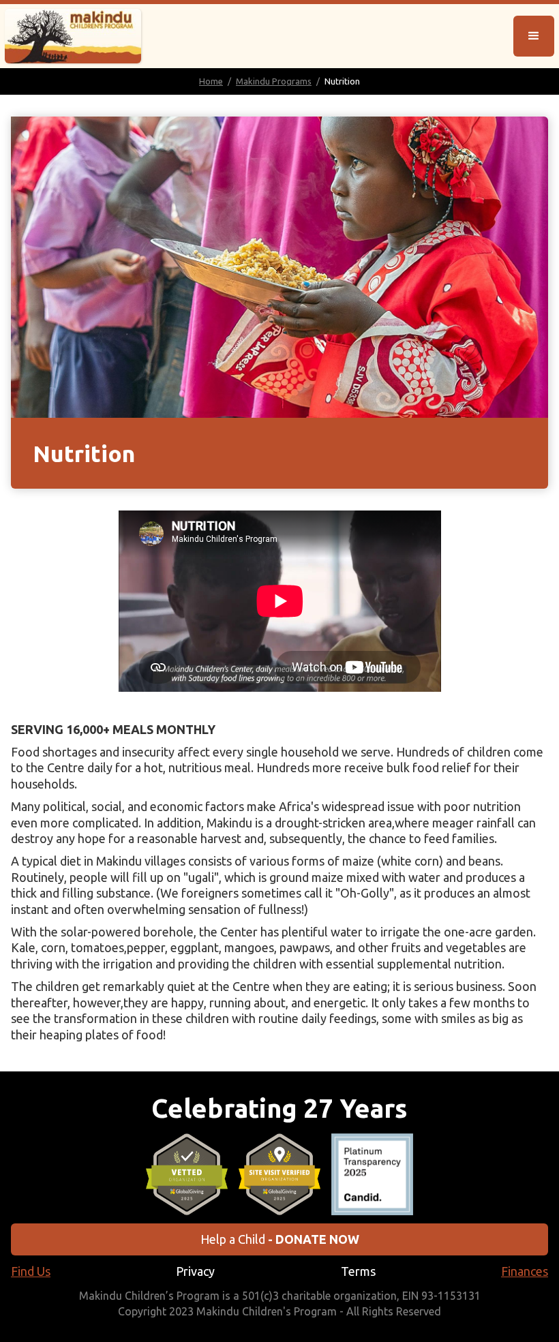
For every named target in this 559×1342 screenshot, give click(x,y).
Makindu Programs (274, 81)
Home (211, 81)
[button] (533, 36)
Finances (524, 1271)
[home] (73, 36)
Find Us (30, 1271)
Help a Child (279, 1239)
